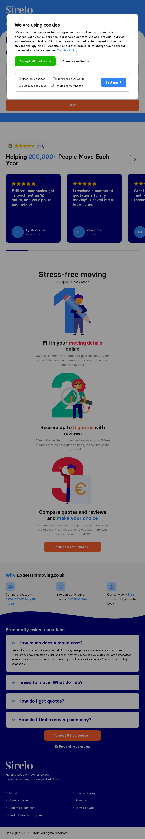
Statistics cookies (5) (34, 85)
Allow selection (74, 61)
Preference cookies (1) (70, 79)
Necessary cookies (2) (35, 79)
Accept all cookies (33, 61)
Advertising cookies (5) (68, 85)
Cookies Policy (67, 50)
